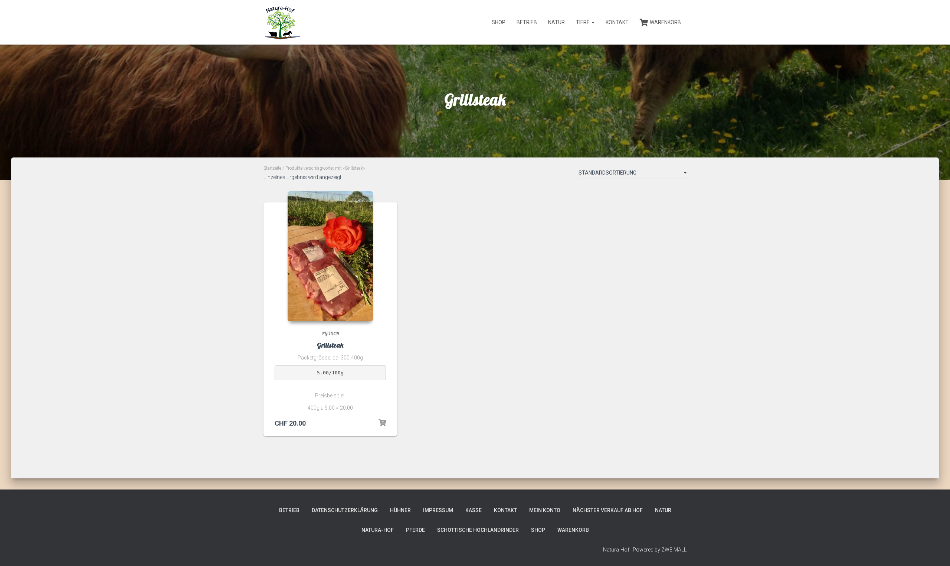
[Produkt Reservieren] (382, 423)
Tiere (583, 22)
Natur (556, 22)
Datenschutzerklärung (345, 510)
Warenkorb (665, 22)
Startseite (272, 168)
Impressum (438, 510)
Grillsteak (330, 345)
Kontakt (617, 22)
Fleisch (330, 333)
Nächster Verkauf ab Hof (608, 510)
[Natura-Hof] (282, 22)
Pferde (415, 530)
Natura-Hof (377, 530)
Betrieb (527, 22)
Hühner (400, 510)
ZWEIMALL (674, 550)
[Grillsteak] (330, 256)
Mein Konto (544, 510)
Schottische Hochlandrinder (478, 530)
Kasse (473, 510)
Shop (498, 22)
